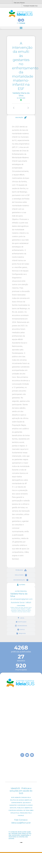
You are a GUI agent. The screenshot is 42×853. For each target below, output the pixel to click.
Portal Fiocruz (5, 2)
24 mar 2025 (21, 98)
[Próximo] (25, 107)
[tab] (21, 117)
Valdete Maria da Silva (21, 94)
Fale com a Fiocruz (19, 2)
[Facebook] (32, 755)
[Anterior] (16, 107)
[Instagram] (22, 755)
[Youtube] (27, 755)
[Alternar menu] (21, 27)
